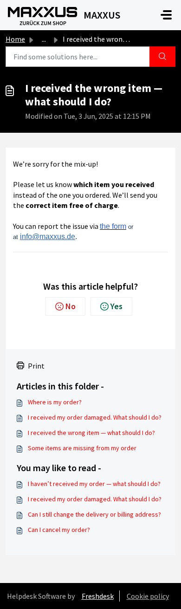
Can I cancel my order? (59, 529)
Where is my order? (55, 402)
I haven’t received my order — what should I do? (94, 483)
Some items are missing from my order (82, 448)
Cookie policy (148, 596)
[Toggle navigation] (166, 14)
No (70, 306)
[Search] (162, 56)
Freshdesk (98, 596)
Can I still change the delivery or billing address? (94, 514)
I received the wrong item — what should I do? (91, 432)
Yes (116, 306)
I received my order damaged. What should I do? (95, 417)
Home (15, 39)
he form (114, 226)
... (44, 39)
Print (36, 365)
